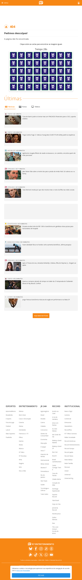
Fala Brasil (55, 500)
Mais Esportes (10, 434)
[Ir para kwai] (46, 549)
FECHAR (41, 575)
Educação (44, 443)
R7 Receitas (22, 456)
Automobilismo (11, 411)
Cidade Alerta (56, 479)
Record (56, 406)
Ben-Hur (55, 452)
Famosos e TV (23, 434)
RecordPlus (68, 430)
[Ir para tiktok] (36, 555)
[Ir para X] (41, 555)
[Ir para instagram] (41, 549)
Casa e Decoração (25, 419)
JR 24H (44, 406)
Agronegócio (45, 411)
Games (21, 441)
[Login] (78, 2)
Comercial (67, 419)
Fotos (24, 107)
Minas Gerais (45, 464)
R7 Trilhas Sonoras (70, 434)
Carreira (67, 415)
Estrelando (22, 430)
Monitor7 (44, 468)
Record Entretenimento (72, 445)
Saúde (43, 485)
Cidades (43, 426)
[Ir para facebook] (36, 549)
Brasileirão (9, 415)
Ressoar (67, 467)
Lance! (8, 430)
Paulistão (9, 437)
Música (21, 448)
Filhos (21, 437)
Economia (44, 439)
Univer (66, 471)
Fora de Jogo (10, 422)
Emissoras (67, 422)
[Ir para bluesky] (30, 549)
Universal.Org (68, 478)
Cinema (21, 422)
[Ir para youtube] (51, 555)
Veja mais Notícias (41, 316)
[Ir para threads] (51, 549)
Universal (67, 474)
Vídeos (37, 107)
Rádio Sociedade (69, 437)
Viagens (21, 463)
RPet (20, 460)
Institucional (72, 406)
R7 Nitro (21, 452)
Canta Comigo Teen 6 (56, 467)
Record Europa (69, 448)
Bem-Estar (22, 415)
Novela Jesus (56, 514)
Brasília (43, 419)
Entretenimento (28, 406)
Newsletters (68, 426)
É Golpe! (43, 447)
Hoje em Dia (56, 504)
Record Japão (68, 452)
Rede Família (68, 463)
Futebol (8, 426)
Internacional (45, 460)
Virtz (20, 467)
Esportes (11, 406)
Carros (43, 422)
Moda (21, 445)
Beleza (21, 411)
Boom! (54, 456)
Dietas (21, 426)
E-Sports (8, 419)
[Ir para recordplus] (30, 555)
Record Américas (70, 441)
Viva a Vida (22, 471)
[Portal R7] (41, 3)
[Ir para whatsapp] (46, 555)
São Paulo (44, 481)
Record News (68, 456)
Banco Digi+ (68, 411)
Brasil (42, 415)
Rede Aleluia (68, 460)
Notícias (11, 107)
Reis (53, 523)
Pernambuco (45, 471)
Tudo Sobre (44, 494)
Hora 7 (43, 451)
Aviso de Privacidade (23, 570)
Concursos (44, 430)
